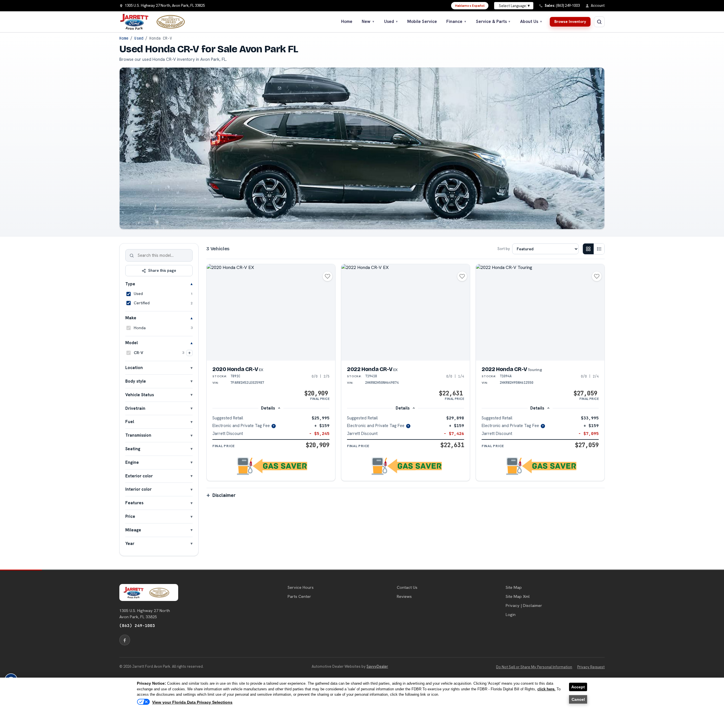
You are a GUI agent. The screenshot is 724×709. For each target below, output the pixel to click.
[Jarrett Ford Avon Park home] (155, 21)
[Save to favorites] (327, 276)
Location (134, 367)
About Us (531, 21)
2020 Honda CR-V (237, 369)
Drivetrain (135, 408)
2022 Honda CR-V (372, 369)
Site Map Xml (518, 596)
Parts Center (299, 596)
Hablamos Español (470, 5)
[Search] (131, 255)
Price (130, 516)
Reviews (404, 596)
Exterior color (139, 476)
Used (391, 21)
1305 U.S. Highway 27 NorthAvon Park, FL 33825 (144, 613)
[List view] (599, 248)
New (368, 21)
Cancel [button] (578, 699)
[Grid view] (588, 248)
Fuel (129, 421)
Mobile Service (422, 21)
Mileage (133, 530)
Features (134, 502)
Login (511, 614)
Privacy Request (591, 667)
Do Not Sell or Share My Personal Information (534, 667)
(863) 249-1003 (137, 625)
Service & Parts (493, 21)
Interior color (138, 489)
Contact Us (407, 587)
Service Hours (301, 587)
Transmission (138, 435)
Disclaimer (224, 495)
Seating (132, 448)
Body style (135, 381)
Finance (456, 21)
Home (346, 21)
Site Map (514, 587)
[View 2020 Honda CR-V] (271, 312)
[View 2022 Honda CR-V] (405, 312)
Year (129, 543)
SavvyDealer (377, 666)
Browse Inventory (570, 21)
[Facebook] (124, 640)
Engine (132, 462)
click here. (546, 689)
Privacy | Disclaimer (524, 605)
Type (130, 283)
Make (130, 317)
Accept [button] (578, 687)
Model (131, 342)
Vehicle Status (139, 394)
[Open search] (599, 21)
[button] (271, 466)
